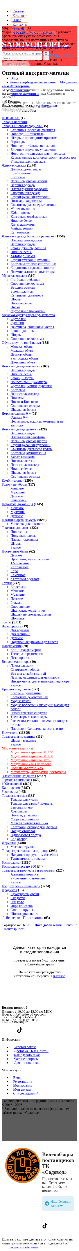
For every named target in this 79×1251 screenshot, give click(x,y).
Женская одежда (14, 165)
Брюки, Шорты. (22, 378)
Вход (14, 78)
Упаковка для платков (27, 524)
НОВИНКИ (11, 118)
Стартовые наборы (25, 669)
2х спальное (20, 567)
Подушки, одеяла (23, 535)
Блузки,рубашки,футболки (30, 197)
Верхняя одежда (23, 185)
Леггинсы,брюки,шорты (29, 441)
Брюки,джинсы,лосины (28, 248)
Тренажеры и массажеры (29, 717)
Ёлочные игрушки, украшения (33, 149)
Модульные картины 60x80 (31, 760)
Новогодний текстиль (27, 134)
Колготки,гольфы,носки (29, 216)
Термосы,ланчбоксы (17, 780)
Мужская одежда (14, 275)
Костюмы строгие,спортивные (33, 264)
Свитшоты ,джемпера (27, 295)
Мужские (18, 492)
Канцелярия (11, 788)
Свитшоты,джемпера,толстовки (34, 205)
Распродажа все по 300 (19, 866)
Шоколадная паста (24, 914)
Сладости (18, 898)
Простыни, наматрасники (30, 559)
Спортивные (20, 606)
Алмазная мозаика (24, 874)
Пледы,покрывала (24, 539)
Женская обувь (21, 346)
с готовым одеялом (25, 579)
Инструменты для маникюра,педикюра (40, 681)
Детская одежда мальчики (21, 366)
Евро (14, 571)
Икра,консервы (22, 906)
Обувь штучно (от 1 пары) (21, 342)
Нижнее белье (21, 220)
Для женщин (20, 634)
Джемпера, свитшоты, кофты (32, 327)
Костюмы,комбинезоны (28, 453)
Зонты (6, 622)
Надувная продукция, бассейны (34, 854)
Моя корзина (20, 86)
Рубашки (17, 323)
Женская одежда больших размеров (28, 236)
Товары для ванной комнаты (32, 803)
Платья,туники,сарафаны (29, 189)
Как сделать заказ (27, 1055)
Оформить (9, 109)
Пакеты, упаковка (24, 815)
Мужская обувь (22, 350)
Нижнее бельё (21, 374)
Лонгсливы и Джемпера (29, 382)
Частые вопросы (26, 1059)
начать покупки (45, 105)
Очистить (25, 109)
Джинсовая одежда (25, 394)
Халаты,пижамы (23, 224)
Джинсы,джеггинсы (26, 169)
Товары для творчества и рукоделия (28, 870)
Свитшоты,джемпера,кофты (31, 449)
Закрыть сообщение (23, 1247)
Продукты (9, 890)
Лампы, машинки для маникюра (35, 677)
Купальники (20, 232)
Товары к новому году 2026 (22, 126)
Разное (16, 547)
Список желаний (26, 1093)
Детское (16, 555)
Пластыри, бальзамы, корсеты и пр (37, 728)
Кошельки (18, 587)
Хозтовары (19, 811)
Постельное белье (15, 551)
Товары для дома (14, 795)
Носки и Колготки (24, 402)
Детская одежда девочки (20, 429)
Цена (25, 925)
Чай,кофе (17, 902)
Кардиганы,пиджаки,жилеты (32, 268)
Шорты (16, 299)
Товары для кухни (24, 799)
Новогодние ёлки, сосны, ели (33, 145)
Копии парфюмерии (26, 650)
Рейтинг (71, 925)
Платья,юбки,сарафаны (28, 437)
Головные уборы (14, 484)
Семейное (18, 575)
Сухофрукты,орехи (25, 894)
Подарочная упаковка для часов (34, 642)
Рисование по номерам (28, 878)
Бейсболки (19, 500)
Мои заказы (19, 90)
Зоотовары (10, 791)
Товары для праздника (18, 736)
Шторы (16, 543)
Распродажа (11, 862)
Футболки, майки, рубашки (31, 386)
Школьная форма (23, 409)
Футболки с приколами (28, 311)
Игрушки (9, 843)
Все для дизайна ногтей (28, 673)
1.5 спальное (20, 563)
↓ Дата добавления (47, 925)
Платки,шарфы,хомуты (19, 520)
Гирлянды (18, 142)
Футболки (18, 319)
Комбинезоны (21, 173)
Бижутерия (10, 732)
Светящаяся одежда (25, 405)
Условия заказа (25, 1047)
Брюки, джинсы (22, 331)
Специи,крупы (22, 910)
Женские (17, 488)
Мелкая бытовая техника (29, 823)
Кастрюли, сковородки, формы (34, 827)
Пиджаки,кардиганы (26, 201)
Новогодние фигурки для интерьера (38, 153)
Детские (17, 496)
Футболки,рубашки (25, 279)
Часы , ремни (12, 626)
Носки (15, 307)
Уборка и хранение (25, 819)
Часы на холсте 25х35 (27, 768)
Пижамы (17, 398)
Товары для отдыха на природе (25, 851)
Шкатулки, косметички (28, 610)
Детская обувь (21, 354)
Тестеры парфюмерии (27, 654)
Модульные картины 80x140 (32, 752)
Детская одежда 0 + (16, 413)
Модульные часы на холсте (31, 764)
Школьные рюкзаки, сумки (31, 614)
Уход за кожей (21, 701)
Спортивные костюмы (27, 283)
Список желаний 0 (25, 94)
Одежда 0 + (19, 417)
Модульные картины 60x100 (32, 756)
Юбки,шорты (21, 212)
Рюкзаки (17, 602)
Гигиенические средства (29, 713)
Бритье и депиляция (26, 693)
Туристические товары (28, 858)
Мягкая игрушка (23, 847)
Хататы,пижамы (23, 256)
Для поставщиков (27, 1063)
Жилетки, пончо (23, 209)
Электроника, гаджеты (19, 776)
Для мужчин (20, 630)
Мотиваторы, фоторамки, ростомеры (38, 772)
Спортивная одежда (25, 193)
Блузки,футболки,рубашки (30, 260)
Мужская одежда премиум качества (28, 315)
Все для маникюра (15, 661)
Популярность (14, 929)
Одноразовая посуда (26, 835)
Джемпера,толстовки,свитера (33, 272)
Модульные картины (17, 748)
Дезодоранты (20, 658)
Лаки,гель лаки (22, 665)
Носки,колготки (23, 461)
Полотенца (19, 531)
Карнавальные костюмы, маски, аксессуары (43, 157)
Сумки (7, 583)
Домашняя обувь (23, 362)
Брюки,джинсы (22, 291)
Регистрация (20, 82)
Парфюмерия (12, 646)
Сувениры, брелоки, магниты (33, 130)
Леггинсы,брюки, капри (29, 181)
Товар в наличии (14, 122)
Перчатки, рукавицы (17, 504)
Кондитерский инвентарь (21, 886)
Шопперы (18, 618)
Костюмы (18, 177)
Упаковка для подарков (28, 161)
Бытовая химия (22, 807)
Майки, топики (22, 228)
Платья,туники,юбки (26, 240)
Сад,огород (19, 839)
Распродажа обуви (24, 358)
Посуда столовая (23, 831)
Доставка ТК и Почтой (31, 1051)
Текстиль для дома (15, 528)
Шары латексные (23, 740)
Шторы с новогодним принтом (34, 138)
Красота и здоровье (16, 689)
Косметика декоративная (29, 697)
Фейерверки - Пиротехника (22, 917)
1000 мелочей (12, 784)
